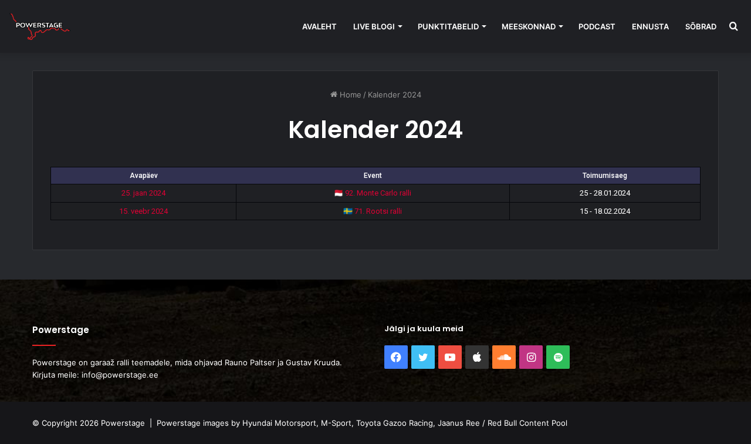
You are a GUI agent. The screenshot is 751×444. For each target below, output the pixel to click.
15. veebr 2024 (143, 211)
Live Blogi (374, 26)
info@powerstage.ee (120, 374)
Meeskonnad (529, 26)
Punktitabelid (448, 26)
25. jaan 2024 (143, 193)
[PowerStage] (40, 26)
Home (349, 94)
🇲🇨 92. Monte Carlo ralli (372, 193)
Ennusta (650, 26)
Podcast (597, 26)
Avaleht (319, 26)
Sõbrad (700, 26)
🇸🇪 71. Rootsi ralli (372, 211)
